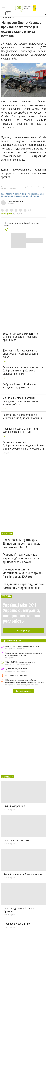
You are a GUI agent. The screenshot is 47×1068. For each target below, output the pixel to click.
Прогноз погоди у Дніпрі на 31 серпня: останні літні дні (20, 430)
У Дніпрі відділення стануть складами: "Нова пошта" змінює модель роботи (21, 401)
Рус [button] (8, 13)
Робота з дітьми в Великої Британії (19, 910)
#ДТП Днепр (34, 196)
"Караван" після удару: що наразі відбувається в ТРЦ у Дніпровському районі (21, 558)
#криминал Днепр (19, 194)
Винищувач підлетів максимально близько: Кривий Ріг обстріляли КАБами (23, 573)
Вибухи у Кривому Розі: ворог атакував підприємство (20, 386)
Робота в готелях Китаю (17, 840)
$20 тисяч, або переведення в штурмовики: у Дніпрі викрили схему (21, 353)
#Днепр (9, 194)
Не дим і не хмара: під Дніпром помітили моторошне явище (23, 586)
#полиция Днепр (7, 196)
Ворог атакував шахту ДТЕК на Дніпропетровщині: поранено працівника (21, 337)
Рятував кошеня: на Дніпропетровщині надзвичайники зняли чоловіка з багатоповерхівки (23, 445)
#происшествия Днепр (36, 194)
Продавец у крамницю (17, 923)
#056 (3, 194)
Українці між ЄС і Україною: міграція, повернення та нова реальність (21, 613)
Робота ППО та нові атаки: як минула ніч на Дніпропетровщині (22, 416)
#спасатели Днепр (21, 196)
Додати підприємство (23, 691)
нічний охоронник (14, 806)
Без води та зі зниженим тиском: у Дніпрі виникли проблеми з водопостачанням (23, 370)
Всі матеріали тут (23, 630)
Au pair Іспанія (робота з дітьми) (23, 874)
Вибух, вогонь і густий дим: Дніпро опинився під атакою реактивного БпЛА (21, 543)
